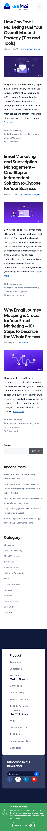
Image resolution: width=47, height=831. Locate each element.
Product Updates (12, 584)
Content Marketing (13, 551)
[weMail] (16, 6)
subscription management (16, 291)
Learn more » (16, 818)
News (6, 579)
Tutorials (8, 596)
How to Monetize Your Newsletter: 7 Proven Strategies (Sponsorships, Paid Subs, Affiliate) (22, 488)
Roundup (8, 590)
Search (8, 445)
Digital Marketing (15, 134)
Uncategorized (11, 601)
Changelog (9, 545)
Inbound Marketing (13, 138)
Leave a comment (15, 295)
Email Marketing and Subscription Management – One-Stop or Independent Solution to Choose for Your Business (22, 173)
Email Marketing (14, 130)
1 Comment (12, 142)
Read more (9, 122)
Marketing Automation (14, 573)
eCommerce (10, 562)
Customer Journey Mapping (20, 423)
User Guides (9, 607)
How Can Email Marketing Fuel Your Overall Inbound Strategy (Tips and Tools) (23, 33)
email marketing (31, 134)
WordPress (9, 612)
